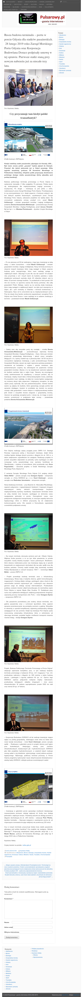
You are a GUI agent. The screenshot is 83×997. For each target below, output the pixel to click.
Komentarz (8, 899)
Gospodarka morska (29, 7)
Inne (40, 7)
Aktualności (10, 2)
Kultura (34, 4)
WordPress (65, 995)
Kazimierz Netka (25, 851)
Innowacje (7, 4)
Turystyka (18, 4)
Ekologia (7, 7)
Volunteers (49, 7)
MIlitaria (61, 55)
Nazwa (6, 922)
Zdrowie (24, 9)
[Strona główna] (4, 2)
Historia (49, 4)
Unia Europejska (31, 2)
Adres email (8, 927)
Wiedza (35, 955)
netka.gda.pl (26, 845)
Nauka (41, 4)
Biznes (20, 2)
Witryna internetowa (11, 932)
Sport (26, 4)
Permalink (9, 856)
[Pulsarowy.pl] (41, 25)
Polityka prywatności (38, 948)
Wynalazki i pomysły (11, 9)
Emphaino (76, 995)
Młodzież (16, 7)
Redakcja (34, 951)
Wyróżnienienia (37, 957)
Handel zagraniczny (46, 2)
